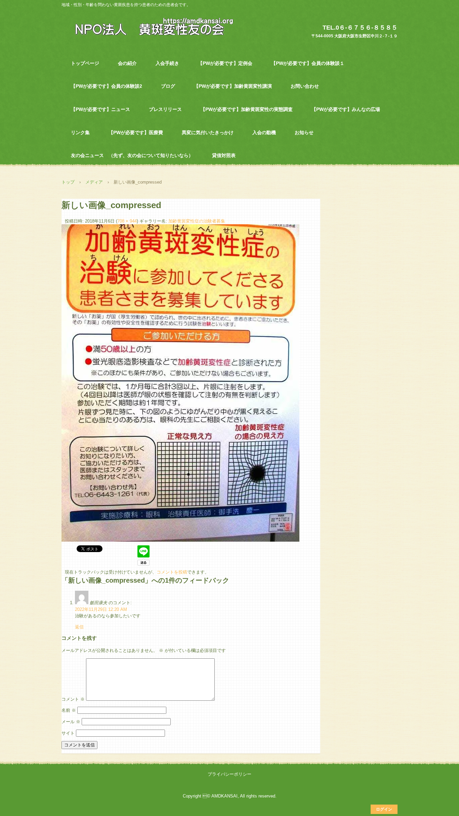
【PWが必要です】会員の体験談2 (106, 86)
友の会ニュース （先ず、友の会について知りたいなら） (132, 155)
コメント (73, 699)
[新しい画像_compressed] (180, 540)
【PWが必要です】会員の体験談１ (307, 63)
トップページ (85, 63)
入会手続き (167, 63)
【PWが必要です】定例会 (225, 63)
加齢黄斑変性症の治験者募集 (196, 221)
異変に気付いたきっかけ (208, 132)
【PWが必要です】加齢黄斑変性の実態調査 (247, 109)
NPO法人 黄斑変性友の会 (150, 26)
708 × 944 (127, 221)
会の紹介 (127, 63)
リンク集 (80, 132)
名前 (68, 710)
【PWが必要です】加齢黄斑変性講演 (233, 86)
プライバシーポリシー (229, 774)
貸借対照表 (224, 155)
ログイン (384, 809)
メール (70, 721)
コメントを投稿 (172, 572)
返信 (79, 626)
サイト (68, 733)
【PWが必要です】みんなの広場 (345, 109)
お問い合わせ (305, 86)
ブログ (168, 86)
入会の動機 (264, 132)
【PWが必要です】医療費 (136, 132)
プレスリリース (165, 109)
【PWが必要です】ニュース (100, 109)
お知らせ (304, 132)
